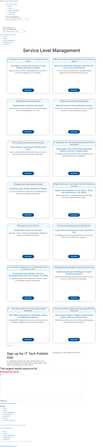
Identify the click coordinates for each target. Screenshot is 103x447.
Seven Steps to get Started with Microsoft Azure (28, 148)
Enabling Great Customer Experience (28, 105)
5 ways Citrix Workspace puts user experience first (74, 231)
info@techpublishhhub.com (8, 403)
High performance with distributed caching (74, 105)
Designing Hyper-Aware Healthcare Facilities (28, 189)
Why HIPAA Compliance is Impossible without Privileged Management (28, 316)
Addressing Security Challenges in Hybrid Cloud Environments (74, 273)
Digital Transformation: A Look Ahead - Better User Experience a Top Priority (74, 191)
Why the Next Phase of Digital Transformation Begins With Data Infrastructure (74, 316)
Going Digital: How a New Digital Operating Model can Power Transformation (74, 150)
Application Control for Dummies (28, 230)
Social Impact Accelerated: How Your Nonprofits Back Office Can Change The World (28, 274)
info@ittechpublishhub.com (8, 446)
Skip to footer (14, 1)
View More (28, 90)
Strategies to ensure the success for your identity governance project (28, 67)
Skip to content (4, 1)
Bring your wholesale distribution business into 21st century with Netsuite (74, 67)
